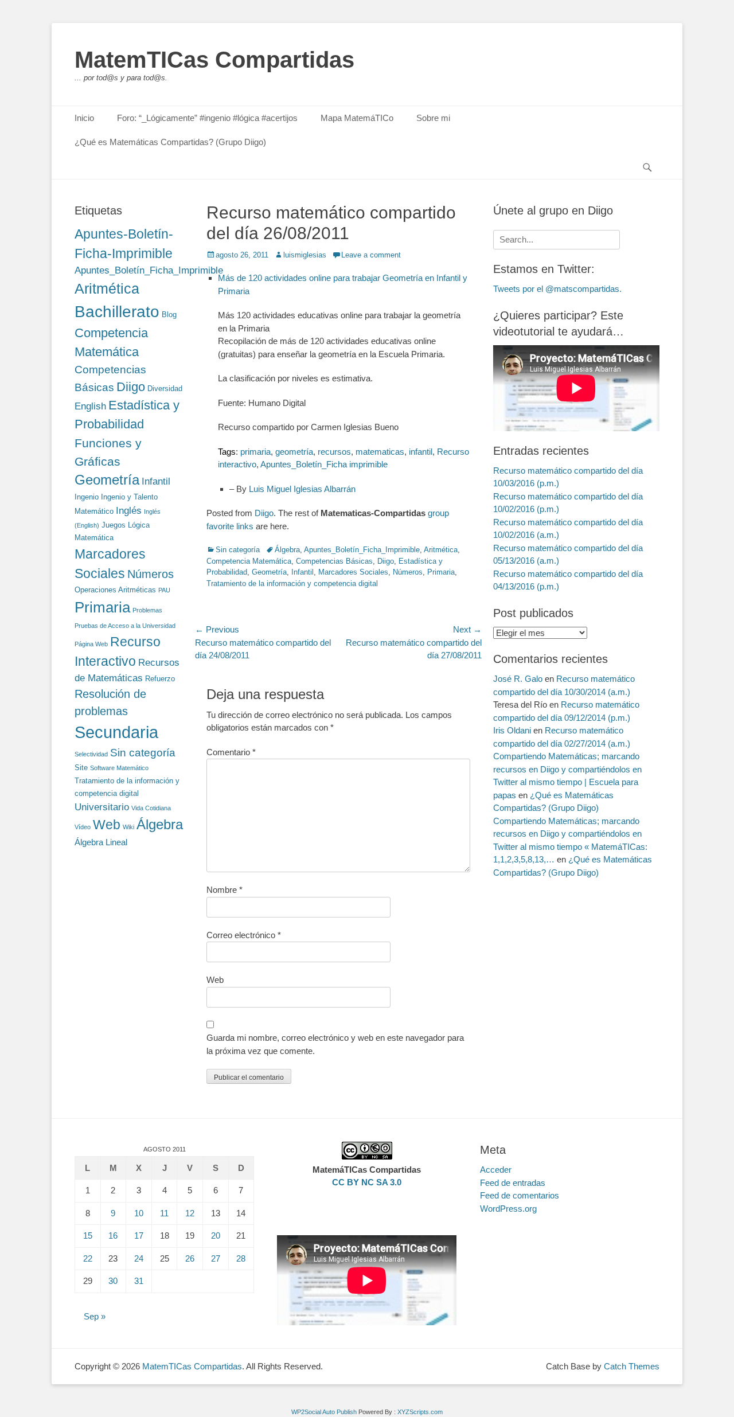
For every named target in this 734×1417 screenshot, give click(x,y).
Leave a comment (371, 255)
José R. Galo (517, 679)
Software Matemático (119, 767)
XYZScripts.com (420, 1411)
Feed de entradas (512, 1183)
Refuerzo (160, 678)
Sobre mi (433, 118)
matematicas (380, 451)
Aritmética (441, 549)
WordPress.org (508, 1208)
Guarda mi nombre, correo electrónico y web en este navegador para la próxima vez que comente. (335, 1044)
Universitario (102, 807)
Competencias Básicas (334, 561)
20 (215, 1235)
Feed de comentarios (519, 1195)
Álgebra (287, 549)
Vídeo (83, 826)
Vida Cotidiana (151, 808)
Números (408, 572)
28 (240, 1258)
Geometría (269, 572)
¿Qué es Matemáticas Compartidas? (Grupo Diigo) (170, 142)
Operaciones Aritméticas (115, 589)
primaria (255, 451)
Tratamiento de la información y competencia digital (292, 583)
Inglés (129, 510)
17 (138, 1235)
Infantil (302, 572)
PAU (164, 590)
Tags (227, 451)
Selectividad (91, 754)
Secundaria (116, 732)
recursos (334, 451)
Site (81, 767)
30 (113, 1281)
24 (138, 1258)
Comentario (231, 752)
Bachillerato (117, 312)
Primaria (441, 572)
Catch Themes (631, 1366)
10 (138, 1213)
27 (215, 1258)
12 (189, 1213)
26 (189, 1258)
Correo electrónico (243, 935)
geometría (294, 451)
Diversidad (164, 388)
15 (87, 1235)
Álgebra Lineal (101, 842)
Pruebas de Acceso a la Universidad (125, 625)
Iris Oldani (512, 730)
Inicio (84, 118)
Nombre (224, 890)
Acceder (496, 1169)
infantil (420, 451)
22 (87, 1258)
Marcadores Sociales (353, 572)
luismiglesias (304, 255)
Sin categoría (238, 549)
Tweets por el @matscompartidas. (557, 289)
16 (113, 1235)
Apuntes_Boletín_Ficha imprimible (324, 464)
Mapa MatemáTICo (357, 118)
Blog (169, 314)
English (90, 406)
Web (215, 980)
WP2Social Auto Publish (324, 1411)
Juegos (113, 525)
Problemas (147, 610)
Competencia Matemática (248, 561)
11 (164, 1213)
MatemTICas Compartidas (214, 59)
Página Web (91, 644)
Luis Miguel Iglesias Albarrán (302, 489)
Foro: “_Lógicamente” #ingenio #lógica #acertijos (207, 118)
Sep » (95, 1316)
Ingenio (87, 497)
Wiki (128, 826)
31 (138, 1281)
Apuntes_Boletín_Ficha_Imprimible (362, 549)
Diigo (264, 513)
